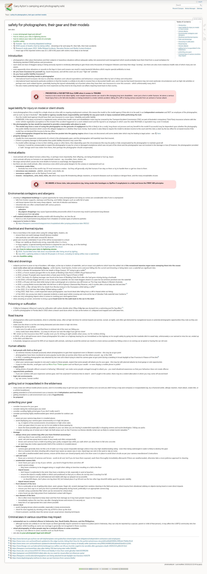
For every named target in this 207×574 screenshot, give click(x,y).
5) (63, 288)
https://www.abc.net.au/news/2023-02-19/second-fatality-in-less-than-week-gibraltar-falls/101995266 (50, 551)
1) (37, 114)
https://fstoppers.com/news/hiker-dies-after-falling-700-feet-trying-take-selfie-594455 (44, 548)
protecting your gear (185, 52)
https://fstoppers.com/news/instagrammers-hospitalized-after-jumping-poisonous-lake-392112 (53, 223)
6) (127, 293)
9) (128, 429)
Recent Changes (178, 8)
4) (94, 286)
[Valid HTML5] (103, 569)
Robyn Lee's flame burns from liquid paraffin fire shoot (42, 247)
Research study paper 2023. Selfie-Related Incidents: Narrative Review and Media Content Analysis (53, 48)
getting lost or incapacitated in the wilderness (189, 49)
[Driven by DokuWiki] (123, 569)
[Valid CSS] (113, 569)
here (159, 133)
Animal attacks (183, 31)
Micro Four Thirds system (58, 364)
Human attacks (183, 46)
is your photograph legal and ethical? (27, 34)
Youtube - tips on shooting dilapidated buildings (33, 44)
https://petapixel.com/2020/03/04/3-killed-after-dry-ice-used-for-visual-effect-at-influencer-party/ (48, 553)
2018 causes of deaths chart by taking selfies (33, 46)
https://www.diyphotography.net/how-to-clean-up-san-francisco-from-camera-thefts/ (43, 558)
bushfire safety (18, 41)
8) (158, 356)
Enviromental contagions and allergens (188, 34)
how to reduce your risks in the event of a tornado (32, 39)
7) (122, 307)
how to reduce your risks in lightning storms (29, 37)
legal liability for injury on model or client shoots (188, 28)
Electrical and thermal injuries (188, 37)
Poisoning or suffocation (186, 42)
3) (126, 283)
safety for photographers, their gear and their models (28, 15)
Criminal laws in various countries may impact (189, 55)
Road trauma (182, 44)
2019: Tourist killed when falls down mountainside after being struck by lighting (47, 251)
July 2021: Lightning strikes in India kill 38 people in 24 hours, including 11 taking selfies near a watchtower (58, 254)
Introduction (182, 25)
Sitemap (199, 8)
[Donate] (83, 569)
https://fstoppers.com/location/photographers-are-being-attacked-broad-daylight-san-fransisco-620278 (51, 556)
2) (85, 269)
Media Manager (190, 8)
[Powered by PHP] (93, 569)
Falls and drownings (185, 39)
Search (201, 5)
